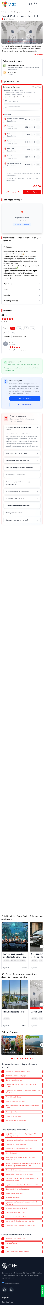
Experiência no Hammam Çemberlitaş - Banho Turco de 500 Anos (23, 1092)
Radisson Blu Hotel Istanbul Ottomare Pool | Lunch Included (21, 1085)
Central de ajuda (26, 404)
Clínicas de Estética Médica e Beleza (17, 1251)
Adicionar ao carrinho (12, 192)
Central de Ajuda (7, 1302)
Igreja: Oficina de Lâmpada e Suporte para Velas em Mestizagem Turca (23, 1135)
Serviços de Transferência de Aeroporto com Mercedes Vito (20, 1158)
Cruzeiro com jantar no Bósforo (16, 1217)
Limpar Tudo (37, 87)
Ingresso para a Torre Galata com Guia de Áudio (21, 1140)
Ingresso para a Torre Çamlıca (15, 1212)
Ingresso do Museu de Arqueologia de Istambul (21, 1225)
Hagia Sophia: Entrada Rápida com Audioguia (20, 1174)
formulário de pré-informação (22, 174)
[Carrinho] (35, 3)
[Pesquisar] (30, 4)
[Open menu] (39, 4)
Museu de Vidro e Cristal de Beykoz (17, 1208)
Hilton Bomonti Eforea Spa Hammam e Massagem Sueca (22, 1107)
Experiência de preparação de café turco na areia (22, 1185)
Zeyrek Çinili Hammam (13, 1116)
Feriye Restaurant (11, 1153)
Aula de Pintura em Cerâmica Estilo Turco (19, 1149)
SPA (7, 1247)
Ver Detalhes (38, 55)
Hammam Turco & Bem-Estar (15, 1239)
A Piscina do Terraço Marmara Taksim (18, 1071)
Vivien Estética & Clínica (13, 1097)
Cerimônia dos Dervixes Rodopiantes (17, 1189)
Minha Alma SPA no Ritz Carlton (16, 1120)
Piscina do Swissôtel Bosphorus (15, 1101)
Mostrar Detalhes (11, 121)
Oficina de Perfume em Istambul (16, 1144)
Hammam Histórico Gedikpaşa (16, 1076)
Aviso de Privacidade (14, 178)
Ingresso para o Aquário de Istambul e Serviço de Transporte (21, 1203)
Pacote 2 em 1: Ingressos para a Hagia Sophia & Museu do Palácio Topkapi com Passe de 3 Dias (23, 1165)
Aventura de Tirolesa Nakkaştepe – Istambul (20, 1221)
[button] (22, 32)
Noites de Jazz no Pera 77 (14, 1198)
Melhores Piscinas (11, 1243)
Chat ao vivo (26, 398)
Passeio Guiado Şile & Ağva (14, 1193)
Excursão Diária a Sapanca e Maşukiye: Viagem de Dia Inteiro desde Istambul (23, 1179)
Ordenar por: (7, 336)
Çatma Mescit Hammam (14, 1080)
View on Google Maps (23, 224)
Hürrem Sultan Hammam (14, 1112)
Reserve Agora (32, 192)
